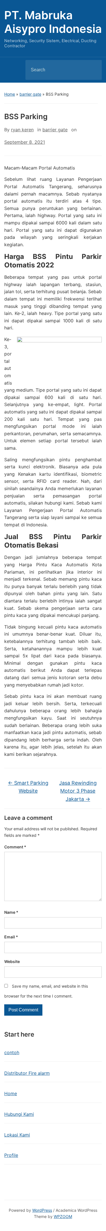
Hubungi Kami (19, 1114)
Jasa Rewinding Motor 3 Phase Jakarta (78, 791)
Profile (11, 1155)
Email (11, 936)
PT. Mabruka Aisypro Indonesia (53, 22)
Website (12, 961)
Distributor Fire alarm (27, 1073)
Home (9, 94)
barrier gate (30, 94)
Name (11, 912)
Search (92, 70)
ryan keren (22, 129)
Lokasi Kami (17, 1135)
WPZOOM (63, 1216)
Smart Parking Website (28, 787)
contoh (11, 1052)
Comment (15, 846)
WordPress (42, 1210)
